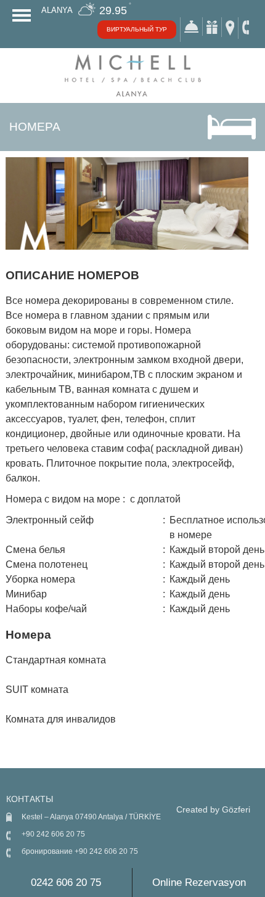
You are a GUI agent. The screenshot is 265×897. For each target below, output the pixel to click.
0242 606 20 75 (66, 882)
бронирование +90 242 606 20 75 (80, 851)
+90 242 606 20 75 (53, 834)
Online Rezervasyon (199, 882)
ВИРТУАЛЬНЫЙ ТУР (137, 29)
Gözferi (236, 809)
